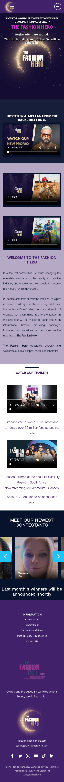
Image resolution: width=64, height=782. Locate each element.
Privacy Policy (32, 624)
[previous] (5, 556)
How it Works (32, 619)
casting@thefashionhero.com (32, 745)
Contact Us (32, 641)
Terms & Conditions (32, 630)
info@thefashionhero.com (32, 740)
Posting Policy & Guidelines (32, 635)
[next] (58, 556)
